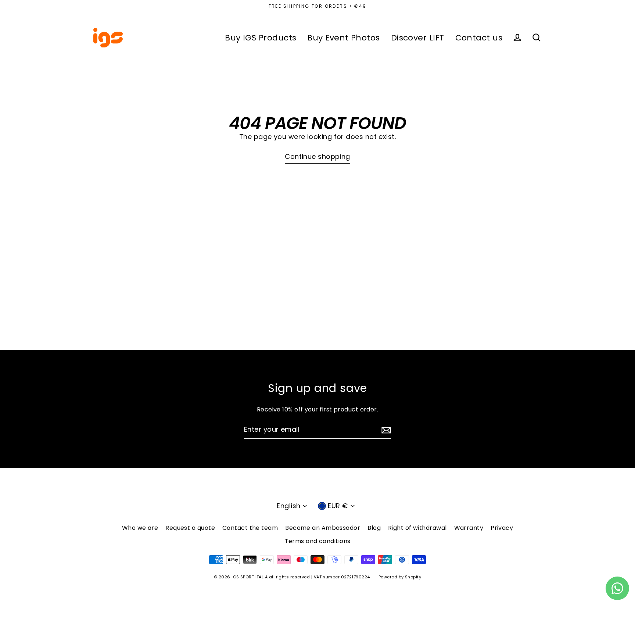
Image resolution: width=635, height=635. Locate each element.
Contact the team (250, 528)
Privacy (502, 528)
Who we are (140, 528)
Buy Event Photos (343, 37)
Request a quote (190, 528)
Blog (374, 528)
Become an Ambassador (322, 528)
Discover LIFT (417, 37)
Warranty (469, 528)
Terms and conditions (318, 541)
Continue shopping (317, 156)
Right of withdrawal (417, 528)
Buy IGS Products (260, 37)
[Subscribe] (385, 430)
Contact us (479, 37)
